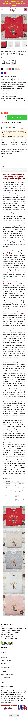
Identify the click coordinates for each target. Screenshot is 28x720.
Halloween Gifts (4, 153)
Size (2, 76)
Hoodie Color (4, 66)
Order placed (4, 144)
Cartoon (8, 151)
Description (5, 166)
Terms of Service (6, 660)
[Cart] (25, 9)
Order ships (14, 144)
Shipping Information (7, 674)
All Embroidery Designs (11, 49)
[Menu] (2, 9)
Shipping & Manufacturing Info (10, 170)
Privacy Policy (5, 658)
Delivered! (24, 144)
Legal (2, 683)
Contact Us (4, 672)
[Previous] (3, 27)
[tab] (14, 166)
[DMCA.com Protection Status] (7, 643)
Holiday (10, 153)
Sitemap (3, 663)
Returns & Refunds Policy (8, 655)
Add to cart (17, 117)
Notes (2, 98)
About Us (3, 652)
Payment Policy (5, 677)
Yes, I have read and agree (9, 96)
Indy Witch (5, 156)
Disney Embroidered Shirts (16, 151)
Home (2, 49)
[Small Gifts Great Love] (14, 9)
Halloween (22, 49)
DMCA (2, 680)
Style (2, 58)
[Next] (25, 27)
